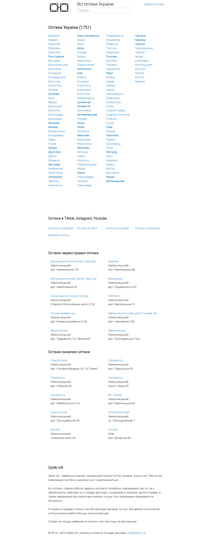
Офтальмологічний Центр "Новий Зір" (133, 313)
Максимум (115, 278)
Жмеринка (55, 168)
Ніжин (81, 156)
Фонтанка (112, 172)
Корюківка (84, 89)
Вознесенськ (56, 131)
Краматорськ (85, 98)
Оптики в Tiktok (87, 228)
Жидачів (53, 160)
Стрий (110, 123)
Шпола (139, 73)
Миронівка (84, 143)
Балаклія (54, 35)
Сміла (109, 106)
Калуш (81, 56)
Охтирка (82, 181)
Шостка (140, 69)
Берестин (54, 52)
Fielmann (114, 296)
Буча (51, 98)
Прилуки (111, 60)
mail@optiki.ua (136, 533)
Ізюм (80, 44)
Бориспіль (55, 85)
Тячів (109, 147)
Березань (54, 48)
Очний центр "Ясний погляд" (70, 296)
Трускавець (113, 143)
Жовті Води (55, 172)
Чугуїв (139, 56)
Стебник (111, 118)
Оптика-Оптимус (119, 412)
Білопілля (54, 69)
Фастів (110, 168)
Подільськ (112, 52)
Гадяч (52, 139)
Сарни (110, 89)
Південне (112, 44)
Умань (110, 164)
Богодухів (54, 73)
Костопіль (83, 93)
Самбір (110, 85)
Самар (110, 81)
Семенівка (113, 98)
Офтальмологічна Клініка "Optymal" (73, 261)
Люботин (83, 131)
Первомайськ (115, 35)
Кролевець (84, 110)
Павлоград (84, 185)
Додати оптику (154, 4)
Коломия (83, 81)
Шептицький (143, 64)
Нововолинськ (87, 164)
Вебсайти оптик (58, 235)
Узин (109, 156)
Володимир (56, 135)
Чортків (140, 52)
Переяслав (113, 40)
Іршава (81, 52)
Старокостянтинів (118, 114)
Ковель (82, 77)
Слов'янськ (113, 102)
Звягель (53, 181)
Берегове (54, 44)
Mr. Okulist (114, 395)
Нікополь (83, 160)
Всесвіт (55, 429)
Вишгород (55, 118)
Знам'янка (55, 185)
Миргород (83, 139)
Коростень (84, 85)
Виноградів (55, 114)
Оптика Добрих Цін (63, 313)
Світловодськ (114, 93)
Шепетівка (142, 60)
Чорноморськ (144, 48)
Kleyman (113, 261)
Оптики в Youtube (117, 228)
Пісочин (111, 48)
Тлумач (111, 139)
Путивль (111, 64)
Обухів (81, 168)
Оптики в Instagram (60, 228)
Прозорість (115, 360)
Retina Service (59, 330)
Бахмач (53, 40)
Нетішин (82, 152)
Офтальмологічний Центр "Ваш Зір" (74, 278)
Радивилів (113, 69)
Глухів (52, 143)
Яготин (139, 77)
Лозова (82, 118)
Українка (111, 160)
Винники (54, 110)
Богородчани (57, 77)
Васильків (54, 106)
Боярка (53, 89)
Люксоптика (59, 360)
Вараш (52, 102)
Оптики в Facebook (147, 228)
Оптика (113, 429)
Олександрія (85, 177)
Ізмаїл (81, 40)
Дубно (52, 156)
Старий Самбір (115, 110)
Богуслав (54, 81)
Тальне (110, 131)
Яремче (140, 81)
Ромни (110, 77)
